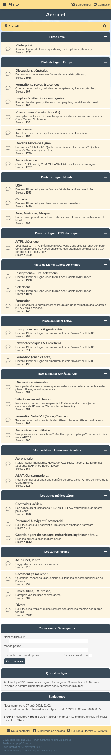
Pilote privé (57, 36)
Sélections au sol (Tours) (33, 399)
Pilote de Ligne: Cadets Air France (57, 264)
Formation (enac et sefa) (33, 357)
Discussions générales (31, 70)
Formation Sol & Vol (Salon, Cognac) (41, 416)
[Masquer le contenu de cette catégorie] (105, 37)
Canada (21, 199)
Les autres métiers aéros (57, 495)
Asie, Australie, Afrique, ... (34, 213)
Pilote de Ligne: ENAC (57, 320)
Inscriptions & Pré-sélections (36, 273)
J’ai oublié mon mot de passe (22, 655)
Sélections (22, 287)
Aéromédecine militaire (32, 430)
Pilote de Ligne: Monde (57, 177)
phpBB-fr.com (24, 743)
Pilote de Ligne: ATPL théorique (56, 233)
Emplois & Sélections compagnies (39, 98)
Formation (22, 301)
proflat (13, 746)
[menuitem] (14, 5)
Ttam (20, 720)
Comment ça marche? (31, 574)
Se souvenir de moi (76, 655)
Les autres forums (56, 551)
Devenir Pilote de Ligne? (33, 143)
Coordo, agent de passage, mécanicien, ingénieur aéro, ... (56, 535)
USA (18, 185)
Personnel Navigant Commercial (39, 521)
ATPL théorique (27, 242)
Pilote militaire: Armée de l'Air (57, 373)
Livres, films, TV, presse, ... (34, 591)
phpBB (25, 739)
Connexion (46, 628)
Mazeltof (30, 746)
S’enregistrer (66, 628)
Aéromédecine (26, 160)
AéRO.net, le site (28, 560)
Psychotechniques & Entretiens (38, 343)
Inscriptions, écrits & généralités (39, 329)
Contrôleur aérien (28, 504)
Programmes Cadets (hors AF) (37, 112)
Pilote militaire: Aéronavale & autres (57, 450)
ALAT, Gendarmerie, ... (32, 475)
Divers (20, 605)
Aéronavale (24, 458)
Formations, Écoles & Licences (37, 84)
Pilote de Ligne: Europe (57, 62)
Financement (25, 129)
